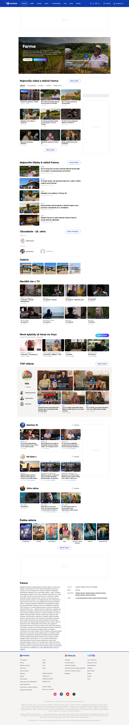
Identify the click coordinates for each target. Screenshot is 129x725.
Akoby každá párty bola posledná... (69, 142)
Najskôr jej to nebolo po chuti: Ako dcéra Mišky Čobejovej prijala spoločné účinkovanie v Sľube (91, 384)
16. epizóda (92, 299)
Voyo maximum (91, 660)
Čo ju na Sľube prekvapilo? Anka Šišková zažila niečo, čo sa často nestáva (73, 409)
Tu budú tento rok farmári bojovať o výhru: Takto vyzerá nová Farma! (61, 182)
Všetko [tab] (22, 85)
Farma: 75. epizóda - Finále (29, 101)
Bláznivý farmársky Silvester (27, 142)
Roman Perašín (102, 598)
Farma (29, 42)
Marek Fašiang (80, 593)
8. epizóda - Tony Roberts (29, 354)
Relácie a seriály (25, 665)
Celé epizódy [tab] (32, 85)
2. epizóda (69, 354)
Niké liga (89, 668)
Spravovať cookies (47, 689)
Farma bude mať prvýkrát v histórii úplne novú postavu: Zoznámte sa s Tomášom (59, 207)
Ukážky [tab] (48, 85)
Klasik (44, 668)
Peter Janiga (92, 598)
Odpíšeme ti (46, 676)
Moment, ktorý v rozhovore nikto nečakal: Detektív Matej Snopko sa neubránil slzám (50, 476)
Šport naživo (91, 671)
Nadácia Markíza (47, 673)
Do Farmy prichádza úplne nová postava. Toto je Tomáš (49, 122)
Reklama (22, 673)
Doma (44, 660)
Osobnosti (23, 668)
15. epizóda (24, 322)
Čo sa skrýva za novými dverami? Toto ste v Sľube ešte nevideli (97, 408)
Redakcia (67, 673)
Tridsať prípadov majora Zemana (52, 353)
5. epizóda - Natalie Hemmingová (27, 300)
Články (42, 166)
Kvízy (47, 3)
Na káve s (32, 457)
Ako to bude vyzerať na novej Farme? (69, 102)
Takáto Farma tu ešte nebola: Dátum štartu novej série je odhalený (59, 219)
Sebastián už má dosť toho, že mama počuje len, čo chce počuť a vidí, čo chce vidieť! (49, 508)
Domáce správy (69, 662)
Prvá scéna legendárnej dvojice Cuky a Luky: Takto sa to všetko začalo (29, 445)
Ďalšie (78, 3)
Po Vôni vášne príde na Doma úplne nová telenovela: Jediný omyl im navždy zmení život (70, 508)
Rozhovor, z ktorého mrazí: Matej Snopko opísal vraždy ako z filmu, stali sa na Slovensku (71, 476)
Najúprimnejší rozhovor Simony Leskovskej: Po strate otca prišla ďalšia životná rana (29, 476)
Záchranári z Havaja (48, 320)
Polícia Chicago (92, 298)
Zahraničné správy (70, 665)
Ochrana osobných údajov (73, 671)
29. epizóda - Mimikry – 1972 (52, 354)
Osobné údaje (46, 686)
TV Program (56, 3)
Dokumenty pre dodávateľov (28, 681)
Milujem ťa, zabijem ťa (26, 298)
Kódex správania (25, 684)
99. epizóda (92, 354)
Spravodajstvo (91, 665)
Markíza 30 (32, 425)
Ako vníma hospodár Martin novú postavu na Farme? (85, 61)
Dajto (44, 662)
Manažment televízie (26, 690)
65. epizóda (24, 506)
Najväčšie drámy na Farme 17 (49, 142)
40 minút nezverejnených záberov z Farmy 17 (70, 121)
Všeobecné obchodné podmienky (75, 668)
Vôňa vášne (33, 488)
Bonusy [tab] (41, 85)
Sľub (41, 382)
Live (65, 3)
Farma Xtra (57, 85)
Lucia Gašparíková (82, 598)
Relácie (24, 3)
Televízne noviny (92, 662)
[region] (50, 86)
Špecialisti (45, 298)
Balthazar (68, 320)
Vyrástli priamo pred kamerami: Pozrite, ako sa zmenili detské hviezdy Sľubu (48, 409)
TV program (23, 660)
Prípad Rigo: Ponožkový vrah (48, 473)
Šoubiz (39, 3)
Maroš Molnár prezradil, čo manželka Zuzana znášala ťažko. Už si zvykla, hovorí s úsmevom (50, 445)
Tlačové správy (24, 671)
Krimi (43, 665)
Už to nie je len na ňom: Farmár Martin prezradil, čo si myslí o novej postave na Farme (60, 170)
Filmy (88, 679)
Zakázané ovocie (92, 353)
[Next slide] (107, 344)
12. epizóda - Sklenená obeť (75, 299)
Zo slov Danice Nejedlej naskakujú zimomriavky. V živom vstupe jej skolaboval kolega (71, 445)
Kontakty (67, 660)
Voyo (71, 3)
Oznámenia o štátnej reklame (29, 687)
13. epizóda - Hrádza (50, 299)
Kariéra (22, 676)
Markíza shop (46, 681)
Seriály (89, 676)
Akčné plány (23, 679)
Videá (32, 3)
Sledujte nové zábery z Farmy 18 (28, 121)
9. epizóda (91, 322)
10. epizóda (69, 322)
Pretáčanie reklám (47, 679)
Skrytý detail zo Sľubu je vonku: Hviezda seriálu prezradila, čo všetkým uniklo (54, 385)
